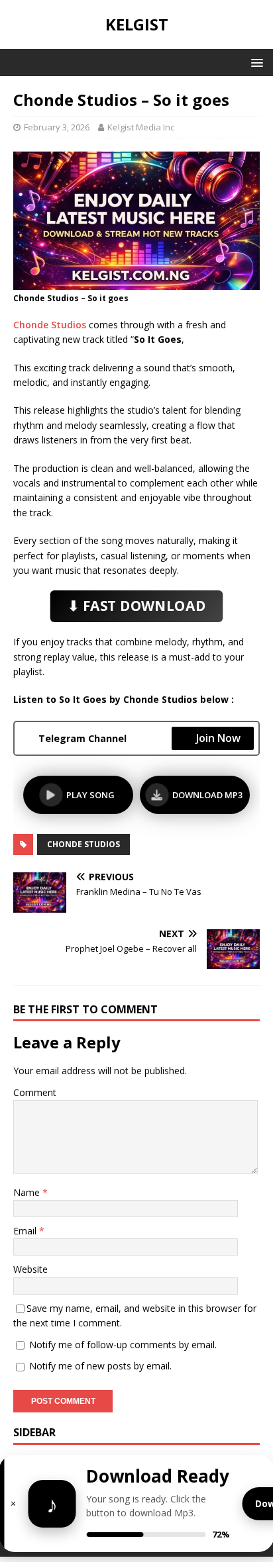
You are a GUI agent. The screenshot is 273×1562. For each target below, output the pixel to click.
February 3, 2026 (56, 127)
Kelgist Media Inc (140, 127)
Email (26, 1230)
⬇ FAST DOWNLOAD (137, 606)
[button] (255, 61)
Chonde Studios (49, 324)
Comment (34, 1092)
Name (27, 1192)
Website (30, 1269)
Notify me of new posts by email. (100, 1365)
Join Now (218, 738)
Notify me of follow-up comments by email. (123, 1344)
